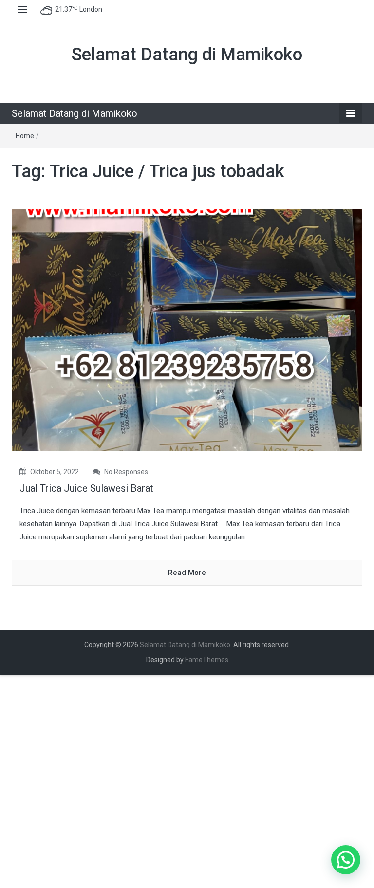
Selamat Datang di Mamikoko (187, 54)
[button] (345, 859)
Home (25, 136)
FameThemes (206, 660)
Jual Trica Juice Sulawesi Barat (86, 488)
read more (187, 572)
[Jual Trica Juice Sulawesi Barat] (187, 329)
